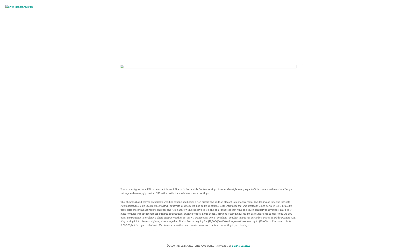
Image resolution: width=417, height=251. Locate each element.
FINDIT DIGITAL (241, 245)
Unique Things (369, 17)
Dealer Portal (397, 17)
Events (322, 17)
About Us (304, 17)
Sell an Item (342, 17)
